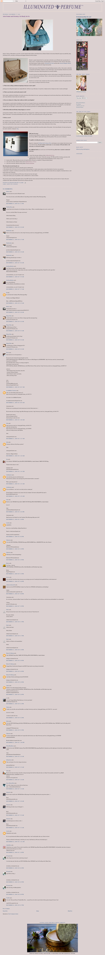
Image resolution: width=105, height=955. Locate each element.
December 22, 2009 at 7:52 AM (15, 815)
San (7, 459)
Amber (7, 685)
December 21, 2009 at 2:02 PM (15, 536)
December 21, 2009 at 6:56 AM (15, 252)
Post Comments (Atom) (13, 914)
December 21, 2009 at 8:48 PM (15, 660)
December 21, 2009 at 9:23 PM (15, 703)
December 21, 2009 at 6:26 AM (15, 227)
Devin (7, 352)
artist (8, 184)
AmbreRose (8, 845)
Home (37, 911)
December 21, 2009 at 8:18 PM (15, 649)
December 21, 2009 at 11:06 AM (15, 419)
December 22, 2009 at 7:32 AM (15, 788)
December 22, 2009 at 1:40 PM (15, 852)
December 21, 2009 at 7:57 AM (15, 289)
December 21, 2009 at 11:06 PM (15, 742)
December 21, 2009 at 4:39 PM (15, 559)
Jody (7, 499)
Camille (8, 897)
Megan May (8, 315)
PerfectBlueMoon (10, 746)
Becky (7, 563)
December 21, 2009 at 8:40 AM (15, 312)
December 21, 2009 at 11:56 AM (15, 496)
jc (6, 698)
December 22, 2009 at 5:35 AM (15, 767)
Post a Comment (6, 908)
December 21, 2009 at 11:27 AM (15, 438)
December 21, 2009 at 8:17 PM (15, 635)
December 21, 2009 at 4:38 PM (15, 549)
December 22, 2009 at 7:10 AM (15, 779)
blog (18, 128)
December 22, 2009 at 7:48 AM (15, 801)
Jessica (7, 577)
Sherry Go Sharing (10, 653)
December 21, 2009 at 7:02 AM (15, 262)
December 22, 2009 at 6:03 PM (15, 868)
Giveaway (15, 184)
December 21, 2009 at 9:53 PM (15, 730)
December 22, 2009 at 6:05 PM (15, 882)
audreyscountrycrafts (10, 584)
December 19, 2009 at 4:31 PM (15, 203)
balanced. (8, 792)
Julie (7, 423)
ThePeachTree (9, 207)
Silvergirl (8, 856)
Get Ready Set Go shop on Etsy (44, 143)
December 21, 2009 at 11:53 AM (15, 483)
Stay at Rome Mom (10, 783)
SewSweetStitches (10, 266)
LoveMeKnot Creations (11, 390)
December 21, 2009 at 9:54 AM (15, 340)
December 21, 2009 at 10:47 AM (15, 387)
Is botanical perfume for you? (83, 17)
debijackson (8, 760)
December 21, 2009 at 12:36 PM (15, 511)
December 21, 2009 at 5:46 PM (15, 581)
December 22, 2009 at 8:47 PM (15, 905)
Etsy (12, 184)
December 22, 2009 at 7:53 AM (15, 827)
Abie (7, 770)
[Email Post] (25, 182)
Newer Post (5, 911)
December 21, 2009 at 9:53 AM (15, 330)
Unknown (8, 540)
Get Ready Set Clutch (49, 63)
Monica (8, 191)
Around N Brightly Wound (65, 63)
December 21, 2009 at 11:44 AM (15, 471)
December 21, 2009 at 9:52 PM (15, 717)
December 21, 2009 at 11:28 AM (15, 455)
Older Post (70, 911)
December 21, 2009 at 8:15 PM (15, 621)
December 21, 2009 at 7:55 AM (15, 276)
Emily (7, 609)
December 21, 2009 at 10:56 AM (15, 402)
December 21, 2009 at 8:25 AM (15, 303)
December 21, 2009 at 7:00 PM (15, 593)
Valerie (7, 707)
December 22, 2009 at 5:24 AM (15, 756)
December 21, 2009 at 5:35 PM (15, 573)
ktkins (7, 721)
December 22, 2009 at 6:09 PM (15, 894)
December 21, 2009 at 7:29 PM (15, 606)
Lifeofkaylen (9, 475)
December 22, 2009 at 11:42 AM (15, 841)
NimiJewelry (9, 230)
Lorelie (7, 523)
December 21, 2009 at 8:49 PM (15, 682)
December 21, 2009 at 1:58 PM (15, 519)
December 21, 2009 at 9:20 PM (15, 694)
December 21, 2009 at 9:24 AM (15, 321)
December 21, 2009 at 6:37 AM (15, 239)
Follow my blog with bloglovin (82, 149)
